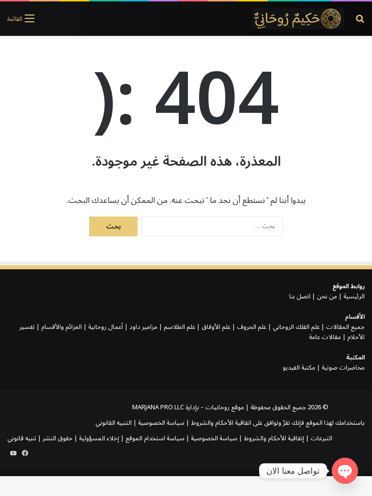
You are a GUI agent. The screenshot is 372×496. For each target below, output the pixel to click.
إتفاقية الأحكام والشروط (274, 438)
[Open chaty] (345, 471)
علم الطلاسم (179, 327)
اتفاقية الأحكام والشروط (221, 423)
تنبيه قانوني (21, 438)
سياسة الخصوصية (161, 423)
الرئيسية (354, 296)
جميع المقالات (345, 327)
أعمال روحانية (105, 327)
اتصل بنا (299, 296)
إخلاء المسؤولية (99, 438)
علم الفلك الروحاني (296, 327)
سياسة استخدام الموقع (155, 438)
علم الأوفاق (216, 327)
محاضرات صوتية (343, 367)
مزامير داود (143, 327)
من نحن (327, 296)
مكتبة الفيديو (299, 367)
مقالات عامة (325, 337)
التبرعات (321, 438)
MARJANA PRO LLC (158, 407)
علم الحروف (251, 327)
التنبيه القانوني (113, 423)
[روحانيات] (298, 18)
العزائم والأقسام (61, 327)
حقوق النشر (58, 438)
